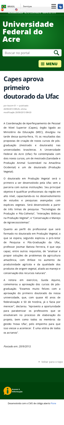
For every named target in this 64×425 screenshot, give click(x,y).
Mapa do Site (49, 13)
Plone (53, 403)
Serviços (27, 6)
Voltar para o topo (52, 361)
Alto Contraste (33, 13)
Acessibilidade (15, 13)
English (22, 9)
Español (8, 9)
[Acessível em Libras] (60, 6)
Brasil (11, 6)
